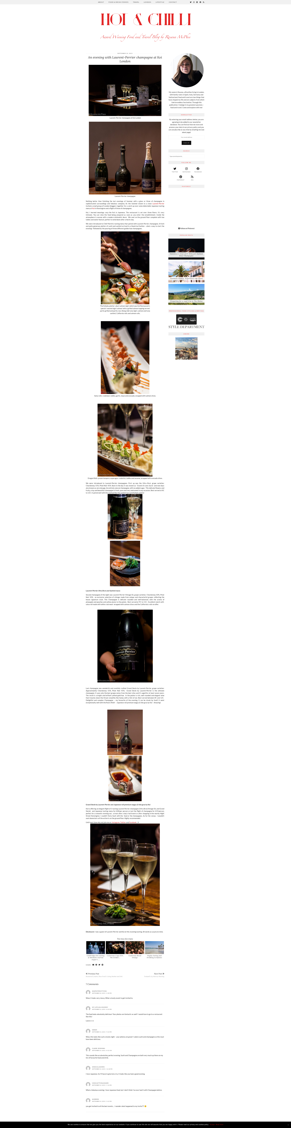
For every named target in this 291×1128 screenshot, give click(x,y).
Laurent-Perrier (158, 204)
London (147, 2)
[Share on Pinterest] (102, 965)
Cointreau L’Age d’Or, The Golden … (115, 957)
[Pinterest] (197, 2)
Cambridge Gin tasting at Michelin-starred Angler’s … (95, 958)
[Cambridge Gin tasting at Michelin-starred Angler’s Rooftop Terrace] (95, 947)
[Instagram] (194, 2)
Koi (93, 208)
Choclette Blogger (100, 1083)
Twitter (123, 822)
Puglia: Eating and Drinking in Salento (154, 957)
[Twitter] (191, 2)
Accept (212, 1124)
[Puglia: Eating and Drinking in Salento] (154, 947)
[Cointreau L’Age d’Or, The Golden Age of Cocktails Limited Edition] (115, 947)
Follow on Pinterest (187, 228)
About (101, 2)
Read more (219, 1124)
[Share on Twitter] (99, 965)
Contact (173, 2)
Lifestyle (160, 2)
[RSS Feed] (203, 2)
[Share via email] (93, 965)
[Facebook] (200, 2)
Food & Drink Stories (118, 2)
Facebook (132, 822)
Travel (136, 2)
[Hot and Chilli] (145, 26)
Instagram (116, 822)
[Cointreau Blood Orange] (134, 947)
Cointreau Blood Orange (135, 957)
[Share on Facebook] (96, 965)
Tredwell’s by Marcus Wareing (154, 975)
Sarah (94, 1030)
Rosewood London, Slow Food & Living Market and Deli (104, 975)
